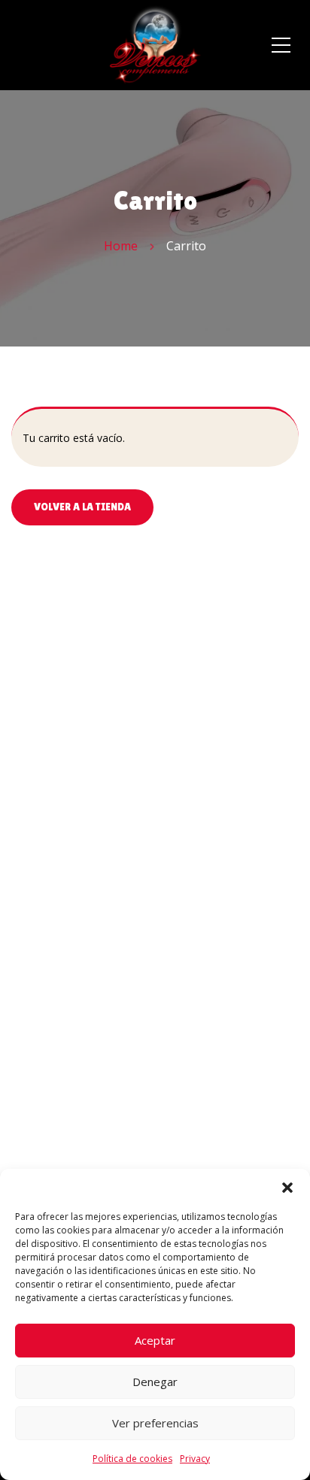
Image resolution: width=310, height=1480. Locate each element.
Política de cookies (132, 1458)
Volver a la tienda (82, 507)
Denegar (155, 1381)
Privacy (195, 1458)
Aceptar (155, 1340)
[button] (287, 1187)
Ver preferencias (155, 1422)
